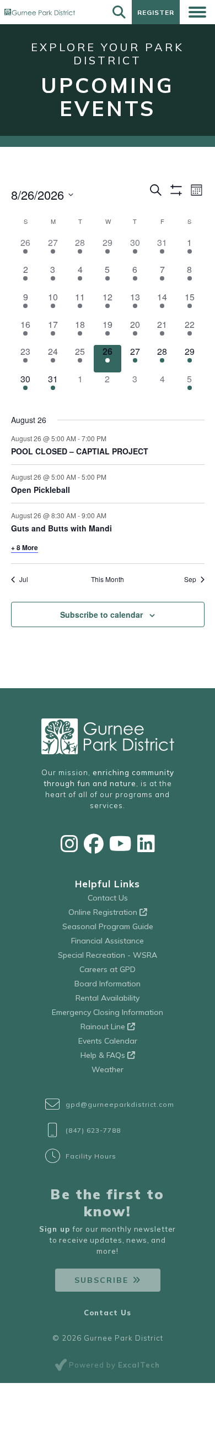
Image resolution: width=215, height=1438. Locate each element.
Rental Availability (107, 998)
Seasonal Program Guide (107, 926)
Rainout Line (103, 1026)
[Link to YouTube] (120, 843)
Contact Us (108, 898)
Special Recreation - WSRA (107, 955)
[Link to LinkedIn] (146, 843)
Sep (190, 579)
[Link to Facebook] (94, 843)
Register (155, 12)
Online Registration (103, 912)
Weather (107, 1069)
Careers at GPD (107, 969)
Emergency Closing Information (107, 1012)
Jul (23, 579)
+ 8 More (24, 547)
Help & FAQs (103, 1055)
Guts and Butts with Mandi (61, 528)
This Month (107, 579)
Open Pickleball (40, 489)
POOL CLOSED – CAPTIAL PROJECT (79, 451)
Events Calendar (107, 1041)
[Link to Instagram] (69, 843)
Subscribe (101, 1280)
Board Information (107, 984)
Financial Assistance (107, 941)
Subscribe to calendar (101, 614)
